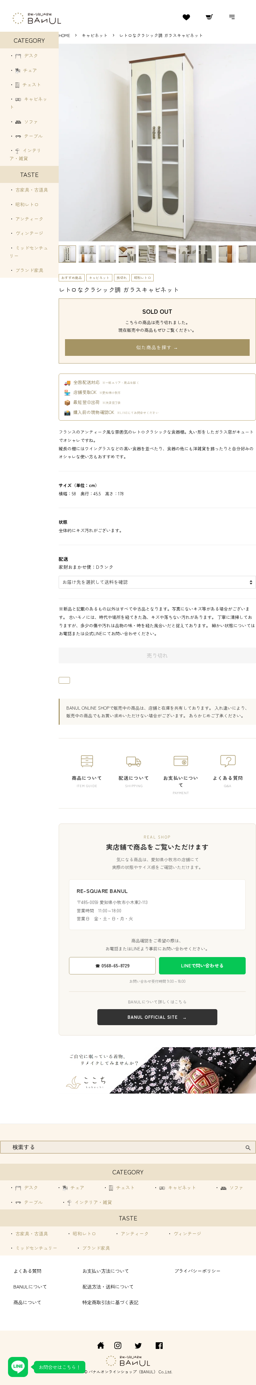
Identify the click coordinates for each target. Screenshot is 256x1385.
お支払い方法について (105, 1270)
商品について (27, 1302)
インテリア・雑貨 (92, 1202)
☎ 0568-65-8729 (112, 965)
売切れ (122, 277)
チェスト (31, 84)
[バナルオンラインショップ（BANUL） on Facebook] (159, 1346)
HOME (64, 35)
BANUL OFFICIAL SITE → (157, 1017)
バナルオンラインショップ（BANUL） (123, 1371)
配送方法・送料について (108, 1286)
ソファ (30, 121)
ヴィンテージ (28, 233)
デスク (30, 55)
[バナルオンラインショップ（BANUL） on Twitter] (138, 1346)
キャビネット (95, 35)
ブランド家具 (28, 270)
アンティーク (28, 218)
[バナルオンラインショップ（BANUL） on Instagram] (117, 1346)
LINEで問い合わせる (202, 965)
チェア (29, 70)
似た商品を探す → (157, 347)
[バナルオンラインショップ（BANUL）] (97, 1346)
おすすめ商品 (71, 277)
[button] (67, 254)
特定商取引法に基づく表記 (110, 1302)
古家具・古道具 (31, 189)
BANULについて (30, 1286)
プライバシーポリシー (197, 1270)
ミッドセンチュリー (35, 1247)
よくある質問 (27, 1270)
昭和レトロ (26, 204)
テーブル (33, 136)
